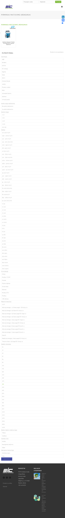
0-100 (3, 124)
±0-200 (4, 210)
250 (3, 378)
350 (3, 384)
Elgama (4, 71)
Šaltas (3, 447)
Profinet (4, 280)
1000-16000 (5, 265)
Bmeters (4, 62)
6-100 (3, 231)
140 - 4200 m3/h (6, 138)
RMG (3, 90)
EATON (4, 65)
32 (2, 350)
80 (2, 362)
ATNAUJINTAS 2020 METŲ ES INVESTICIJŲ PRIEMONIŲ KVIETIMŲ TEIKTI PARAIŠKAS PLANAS (44, 483)
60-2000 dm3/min (7, 188)
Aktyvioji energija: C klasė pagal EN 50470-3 (13, 332)
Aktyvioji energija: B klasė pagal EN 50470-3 (13, 329)
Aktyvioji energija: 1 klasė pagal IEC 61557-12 (13, 319)
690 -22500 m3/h (6, 191)
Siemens (4, 96)
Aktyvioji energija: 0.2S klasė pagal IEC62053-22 (14, 307)
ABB (3, 59)
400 (3, 387)
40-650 (4, 244)
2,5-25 (3, 225)
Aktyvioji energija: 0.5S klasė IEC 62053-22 (13, 310)
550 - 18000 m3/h (7, 185)
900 (3, 408)
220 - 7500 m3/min (7, 157)
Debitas (3, 130)
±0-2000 (4, 222)
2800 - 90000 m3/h (7, 163)
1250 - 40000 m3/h (7, 135)
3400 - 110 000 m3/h (7, 169)
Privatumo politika (7, 483)
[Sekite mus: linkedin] (10, 478)
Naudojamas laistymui (7, 444)
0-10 (3, 114)
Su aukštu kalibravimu (7, 109)
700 (3, 399)
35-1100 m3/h (5, 172)
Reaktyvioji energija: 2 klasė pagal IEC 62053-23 (14, 338)
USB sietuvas (5, 299)
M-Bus (3, 274)
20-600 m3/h (5, 151)
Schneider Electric (6, 93)
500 (3, 393)
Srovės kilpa (5, 286)
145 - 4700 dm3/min (7, 142)
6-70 (3, 228)
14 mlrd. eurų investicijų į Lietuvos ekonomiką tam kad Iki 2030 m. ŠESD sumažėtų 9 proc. (44, 503)
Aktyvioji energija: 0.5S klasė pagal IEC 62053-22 (14, 316)
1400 (3, 418)
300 (3, 381)
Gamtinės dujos (6, 453)
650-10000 (5, 262)
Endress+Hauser (6, 81)
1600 (3, 421)
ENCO (3, 78)
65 (2, 359)
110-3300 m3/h (6, 132)
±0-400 (4, 213)
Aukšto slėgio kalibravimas (8, 103)
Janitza (4, 84)
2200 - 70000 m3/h (7, 160)
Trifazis (4, 432)
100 (3, 365)
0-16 (3, 118)
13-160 (4, 234)
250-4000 (4, 256)
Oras (3, 456)
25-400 (4, 241)
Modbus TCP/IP (6, 277)
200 (3, 374)
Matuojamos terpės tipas (7, 450)
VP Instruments (6, 99)
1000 (3, 412)
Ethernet (4, 289)
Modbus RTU (5, 292)
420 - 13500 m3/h (6, 176)
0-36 (3, 121)
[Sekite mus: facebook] (4, 478)
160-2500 (4, 253)
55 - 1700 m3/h (6, 182)
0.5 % (3, 304)
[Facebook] (63, 20)
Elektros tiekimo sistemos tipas (9, 430)
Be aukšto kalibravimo (7, 106)
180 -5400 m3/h (6, 148)
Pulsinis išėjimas (6, 283)
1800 (3, 424)
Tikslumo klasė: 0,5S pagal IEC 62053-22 (12, 341)
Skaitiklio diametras (6, 344)
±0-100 (4, 207)
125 (3, 368)
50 (2, 356)
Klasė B (4, 335)
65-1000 (4, 247)
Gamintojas (4, 56)
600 (3, 396)
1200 (3, 415)
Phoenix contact (6, 87)
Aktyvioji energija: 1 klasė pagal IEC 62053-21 (13, 323)
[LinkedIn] (63, 17)
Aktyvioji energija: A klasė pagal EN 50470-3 (13, 326)
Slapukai (5, 486)
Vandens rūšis (4, 438)
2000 (3, 427)
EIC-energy (5, 68)
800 (3, 405)
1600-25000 (5, 268)
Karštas (4, 441)
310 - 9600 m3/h (6, 166)
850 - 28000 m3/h (7, 197)
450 (3, 390)
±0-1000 (4, 219)
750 (3, 402)
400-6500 (4, 259)
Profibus (4, 295)
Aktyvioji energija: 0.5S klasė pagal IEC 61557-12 (14, 313)
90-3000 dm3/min (7, 200)
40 (2, 353)
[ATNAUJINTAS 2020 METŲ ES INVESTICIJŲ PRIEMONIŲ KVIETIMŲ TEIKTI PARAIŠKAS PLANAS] (37, 476)
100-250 (4, 127)
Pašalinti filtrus (7, 459)
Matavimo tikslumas (6, 301)
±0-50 (3, 203)
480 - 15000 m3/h (7, 179)
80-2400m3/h (6, 194)
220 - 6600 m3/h (6, 154)
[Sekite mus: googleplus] (7, 478)
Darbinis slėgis (5, 112)
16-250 (4, 237)
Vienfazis (4, 436)
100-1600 (4, 250)
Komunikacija (4, 271)
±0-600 (4, 216)
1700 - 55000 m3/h (7, 145)
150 (3, 371)
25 (2, 347)
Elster (3, 75)
